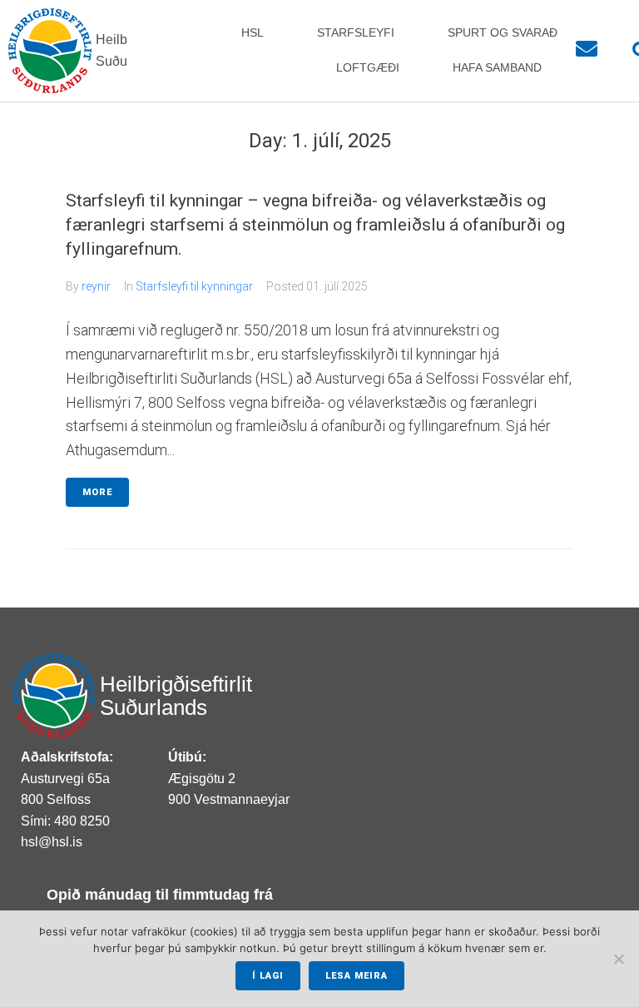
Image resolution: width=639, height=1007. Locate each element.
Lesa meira (356, 975)
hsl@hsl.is (51, 842)
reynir (96, 286)
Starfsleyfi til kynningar (194, 286)
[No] (618, 958)
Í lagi (268, 975)
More (97, 492)
